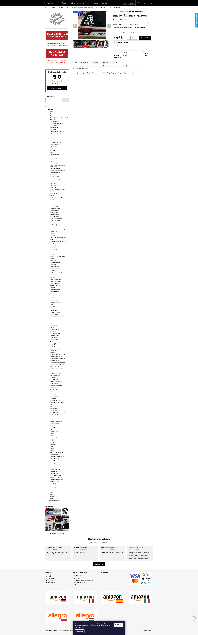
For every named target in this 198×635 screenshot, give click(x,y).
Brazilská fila (53, 181)
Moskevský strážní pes (56, 477)
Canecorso (53, 185)
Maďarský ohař (54, 360)
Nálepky (50, 109)
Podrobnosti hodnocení (136, 11)
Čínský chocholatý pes (56, 402)
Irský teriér (53, 260)
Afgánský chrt (54, 431)
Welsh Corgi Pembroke (56, 163)
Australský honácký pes (56, 123)
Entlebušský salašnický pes (57, 189)
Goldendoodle (54, 473)
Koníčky (51, 490)
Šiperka (52, 161)
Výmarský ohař (54, 367)
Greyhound (53, 438)
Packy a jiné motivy (55, 116)
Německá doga (54, 210)
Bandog (52, 463)
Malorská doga (54, 206)
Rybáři (51, 498)
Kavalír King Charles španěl (57, 413)
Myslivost (52, 496)
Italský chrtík (53, 442)
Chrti (51, 429)
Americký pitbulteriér (56, 461)
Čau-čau (52, 296)
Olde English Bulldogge (56, 479)
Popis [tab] (75, 62)
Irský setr (52, 352)
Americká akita (54, 291)
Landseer (52, 202)
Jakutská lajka (54, 300)
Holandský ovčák (54, 144)
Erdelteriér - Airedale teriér (57, 256)
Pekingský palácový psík (56, 421)
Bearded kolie (54, 127)
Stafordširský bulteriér (56, 273)
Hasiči (51, 492)
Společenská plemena (56, 390)
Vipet (51, 450)
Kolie (51, 148)
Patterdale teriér (54, 482)
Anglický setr (53, 346)
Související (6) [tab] (84, 62)
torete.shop (51, 578)
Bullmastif (53, 183)
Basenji (52, 294)
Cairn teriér (53, 252)
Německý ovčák (54, 154)
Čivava (52, 404)
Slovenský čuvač (54, 159)
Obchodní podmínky (79, 579)
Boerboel (52, 465)
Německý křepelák (55, 383)
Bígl (51, 323)
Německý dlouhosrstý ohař (57, 354)
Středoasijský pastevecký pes (58, 229)
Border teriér (53, 250)
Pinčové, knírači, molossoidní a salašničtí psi (58, 165)
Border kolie (53, 136)
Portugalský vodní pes (56, 385)
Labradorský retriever (56, 381)
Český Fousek (54, 350)
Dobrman (53, 187)
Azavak (52, 434)
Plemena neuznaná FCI (56, 452)
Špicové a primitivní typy (56, 285)
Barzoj (52, 436)
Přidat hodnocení (57, 88)
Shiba (51, 308)
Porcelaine (53, 331)
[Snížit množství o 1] (129, 38)
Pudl (51, 425)
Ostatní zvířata (54, 488)
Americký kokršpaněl (56, 371)
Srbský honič (53, 337)
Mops (51, 417)
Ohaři (51, 342)
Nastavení (79, 631)
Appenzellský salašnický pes (58, 170)
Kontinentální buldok (56, 475)
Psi (50, 113)
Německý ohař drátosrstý (57, 356)
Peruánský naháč (55, 302)
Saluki (52, 446)
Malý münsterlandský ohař (57, 362)
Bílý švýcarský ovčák (55, 134)
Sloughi (52, 448)
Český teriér (53, 254)
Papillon (52, 419)
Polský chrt (53, 444)
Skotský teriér (54, 271)
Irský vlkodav (53, 440)
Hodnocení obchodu (99, 539)
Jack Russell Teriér (55, 262)
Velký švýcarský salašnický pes (58, 237)
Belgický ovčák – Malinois (57, 131)
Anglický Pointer (54, 344)
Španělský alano (54, 484)
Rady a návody (78, 575)
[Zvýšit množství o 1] (136, 38)
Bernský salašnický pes (56, 177)
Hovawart (53, 191)
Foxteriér (52, 258)
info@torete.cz (52, 575)
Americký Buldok (54, 459)
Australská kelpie (54, 121)
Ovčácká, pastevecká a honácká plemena (59, 118)
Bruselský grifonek (55, 400)
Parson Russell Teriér (55, 269)
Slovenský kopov (54, 335)
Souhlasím (118, 625)
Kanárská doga (54, 193)
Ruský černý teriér (55, 225)
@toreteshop (51, 582)
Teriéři (51, 239)
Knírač (52, 200)
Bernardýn (53, 175)
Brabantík (53, 398)
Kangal (52, 195)
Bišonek (52, 392)
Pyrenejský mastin (55, 220)
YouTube (50, 580)
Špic (51, 304)
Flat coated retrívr (55, 375)
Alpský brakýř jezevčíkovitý (57, 317)
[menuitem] (64, 3)
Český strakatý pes (55, 471)
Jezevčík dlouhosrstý (56, 279)
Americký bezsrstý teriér (57, 456)
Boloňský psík (54, 394)
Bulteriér (52, 243)
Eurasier (52, 298)
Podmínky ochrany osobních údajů (83, 580)
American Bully (54, 454)
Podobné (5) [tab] (95, 62)
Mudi (51, 152)
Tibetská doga (54, 231)
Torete (49, 576)
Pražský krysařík (54, 423)
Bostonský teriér (54, 396)
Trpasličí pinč (53, 235)
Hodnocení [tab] (106, 62)
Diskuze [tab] (115, 62)
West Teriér (53, 275)
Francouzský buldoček (56, 406)
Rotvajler (52, 223)
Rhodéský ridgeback (55, 333)
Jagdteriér (53, 264)
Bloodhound (53, 325)
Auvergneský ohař (55, 348)
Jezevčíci (52, 277)
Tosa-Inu (52, 233)
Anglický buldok (55, 168)
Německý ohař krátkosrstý (57, 358)
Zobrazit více (99, 564)
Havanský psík (54, 408)
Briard (52, 138)
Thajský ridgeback (55, 312)
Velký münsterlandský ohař (57, 365)
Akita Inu (52, 287)
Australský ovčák (54, 125)
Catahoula (53, 467)
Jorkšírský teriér (54, 266)
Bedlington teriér (54, 248)
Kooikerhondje (54, 379)
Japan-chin (53, 411)
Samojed (52, 306)
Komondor (53, 150)
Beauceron (53, 129)
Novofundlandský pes (56, 216)
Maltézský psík (54, 415)
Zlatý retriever (54, 388)
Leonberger (53, 204)
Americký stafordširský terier (58, 241)
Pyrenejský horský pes (56, 218)
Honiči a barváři (54, 314)
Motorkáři (52, 494)
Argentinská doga (55, 172)
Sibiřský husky (54, 310)
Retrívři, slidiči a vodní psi (56, 369)
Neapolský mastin (55, 208)
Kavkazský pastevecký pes (57, 198)
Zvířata (51, 111)
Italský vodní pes (54, 377)
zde (82, 627)
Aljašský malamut (55, 289)
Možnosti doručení (139, 27)
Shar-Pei (52, 227)
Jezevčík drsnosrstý (55, 281)
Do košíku (146, 37)
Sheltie (52, 157)
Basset (52, 319)
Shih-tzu (52, 427)
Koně (51, 486)
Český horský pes (55, 469)
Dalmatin (52, 327)
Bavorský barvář (54, 321)
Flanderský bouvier (55, 140)
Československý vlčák (56, 142)
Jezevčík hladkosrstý (56, 283)
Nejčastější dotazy (79, 577)
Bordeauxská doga (55, 179)
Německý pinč (54, 212)
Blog (75, 584)
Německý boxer (54, 214)
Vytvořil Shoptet (148, 630)
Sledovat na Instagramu (58, 533)
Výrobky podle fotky (54, 500)
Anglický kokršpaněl (55, 373)
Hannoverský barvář (55, 329)
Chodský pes (53, 146)
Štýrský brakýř (54, 340)
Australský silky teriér (56, 246)
